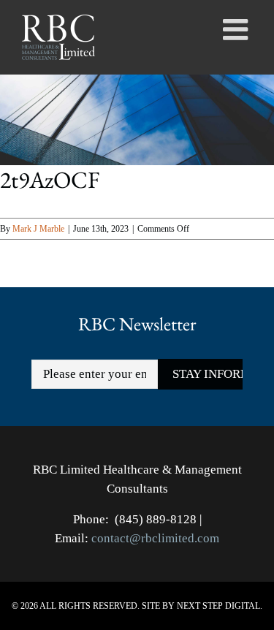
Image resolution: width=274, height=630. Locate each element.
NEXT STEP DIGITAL (218, 606)
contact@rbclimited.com (155, 538)
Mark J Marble (38, 229)
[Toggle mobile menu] (237, 29)
